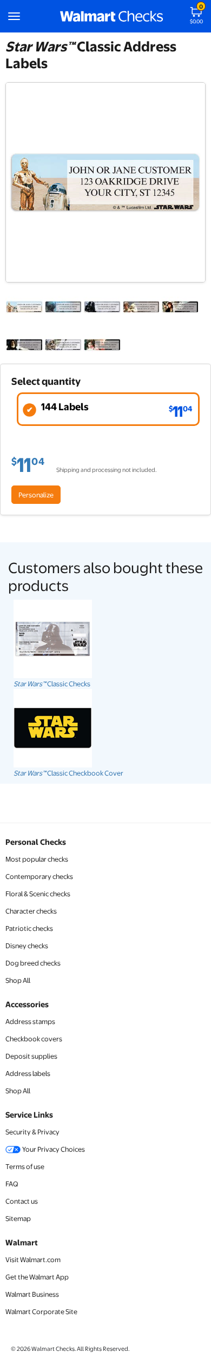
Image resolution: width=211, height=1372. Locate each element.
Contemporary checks (39, 876)
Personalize (36, 495)
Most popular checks (36, 859)
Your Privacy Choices (53, 1149)
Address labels (27, 1073)
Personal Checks (35, 841)
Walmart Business (32, 1294)
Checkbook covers (33, 1038)
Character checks (31, 911)
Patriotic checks (29, 928)
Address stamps (30, 1021)
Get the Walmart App (37, 1277)
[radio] (108, 409)
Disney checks (26, 945)
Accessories (27, 1004)
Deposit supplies (31, 1056)
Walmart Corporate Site (41, 1311)
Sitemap (18, 1218)
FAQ (11, 1184)
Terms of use (24, 1166)
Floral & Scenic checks (37, 893)
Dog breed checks (33, 963)
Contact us (21, 1201)
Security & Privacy (32, 1132)
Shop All (17, 980)
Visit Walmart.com (33, 1259)
